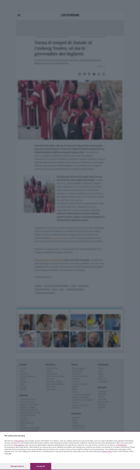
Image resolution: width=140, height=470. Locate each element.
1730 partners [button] (19, 441)
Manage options (17, 466)
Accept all (41, 466)
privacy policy (107, 451)
